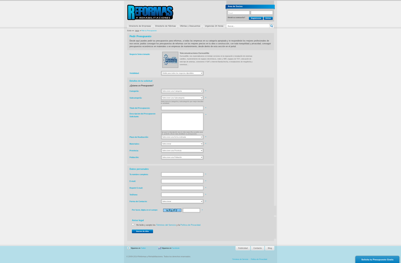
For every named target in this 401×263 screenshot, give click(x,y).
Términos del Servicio (166, 225)
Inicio (137, 31)
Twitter (143, 248)
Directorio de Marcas (165, 26)
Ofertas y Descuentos (190, 26)
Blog (269, 248)
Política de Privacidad (259, 259)
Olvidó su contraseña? (236, 17)
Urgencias (213, 26)
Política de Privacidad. (190, 225)
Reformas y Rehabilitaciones (150, 12)
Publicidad (243, 248)
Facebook (176, 248)
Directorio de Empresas (140, 26)
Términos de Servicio (240, 259)
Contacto (257, 248)
